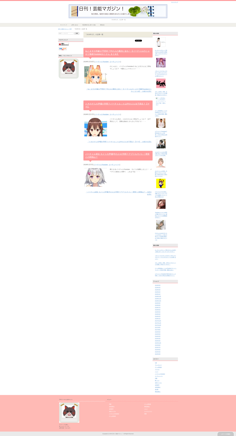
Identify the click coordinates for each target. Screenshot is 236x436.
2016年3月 (157, 338)
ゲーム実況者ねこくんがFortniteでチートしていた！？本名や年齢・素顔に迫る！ (165, 269)
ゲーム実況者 (158, 367)
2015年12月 (158, 343)
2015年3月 (157, 354)
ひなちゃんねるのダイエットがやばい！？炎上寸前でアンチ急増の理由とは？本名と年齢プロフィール (161, 236)
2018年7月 (157, 307)
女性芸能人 (157, 387)
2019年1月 (157, 294)
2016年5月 (157, 334)
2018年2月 (157, 316)
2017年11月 (158, 323)
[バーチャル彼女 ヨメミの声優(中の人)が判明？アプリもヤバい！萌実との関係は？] (95, 188)
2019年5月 (157, 285)
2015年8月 (157, 345)
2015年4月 (157, 351)
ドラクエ (157, 369)
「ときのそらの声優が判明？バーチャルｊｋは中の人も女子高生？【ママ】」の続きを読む (119, 142)
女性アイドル (158, 382)
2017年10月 (158, 325)
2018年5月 (157, 312)
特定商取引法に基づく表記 (89, 25)
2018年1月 (157, 318)
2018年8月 (157, 305)
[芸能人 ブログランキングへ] (64, 46)
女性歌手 (157, 385)
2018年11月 (158, 298)
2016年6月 (157, 331)
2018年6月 (157, 309)
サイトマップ (63, 25)
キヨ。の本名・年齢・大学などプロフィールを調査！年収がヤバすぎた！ (161, 93)
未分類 (156, 389)
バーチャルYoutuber (102, 62)
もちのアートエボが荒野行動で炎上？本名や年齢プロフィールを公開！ (161, 153)
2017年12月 (158, 320)
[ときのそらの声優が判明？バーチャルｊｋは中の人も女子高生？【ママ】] (95, 137)
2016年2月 (157, 340)
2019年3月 (157, 289)
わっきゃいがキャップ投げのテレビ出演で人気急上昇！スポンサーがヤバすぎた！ (165, 250)
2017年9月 (157, 327)
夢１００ (157, 380)
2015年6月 (157, 349)
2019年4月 (157, 287)
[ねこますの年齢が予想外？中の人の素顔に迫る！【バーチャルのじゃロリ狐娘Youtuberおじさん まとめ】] (95, 85)
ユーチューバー (115, 62)
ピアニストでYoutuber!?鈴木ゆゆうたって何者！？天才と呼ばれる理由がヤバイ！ (165, 274)
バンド (156, 371)
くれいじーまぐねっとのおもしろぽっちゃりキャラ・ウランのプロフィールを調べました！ (165, 257)
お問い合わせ (74, 25)
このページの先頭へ (226, 434)
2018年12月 (158, 296)
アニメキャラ (158, 365)
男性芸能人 (157, 391)
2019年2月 (157, 292)
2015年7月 (157, 347)
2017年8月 (157, 329)
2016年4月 (157, 336)
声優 (156, 378)
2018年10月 (158, 300)
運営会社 (102, 25)
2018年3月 (157, 314)
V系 (156, 363)
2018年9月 (157, 303)
